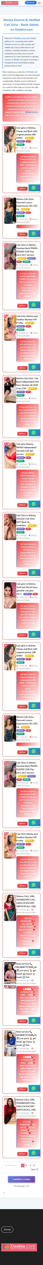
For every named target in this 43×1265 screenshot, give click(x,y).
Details (22, 189)
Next (33, 1170)
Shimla (34, 148)
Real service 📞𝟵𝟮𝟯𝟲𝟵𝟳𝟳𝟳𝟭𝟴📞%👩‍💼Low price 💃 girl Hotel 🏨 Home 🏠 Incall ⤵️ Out (26, 970)
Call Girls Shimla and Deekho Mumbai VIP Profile (27, 319)
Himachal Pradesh (23, 151)
